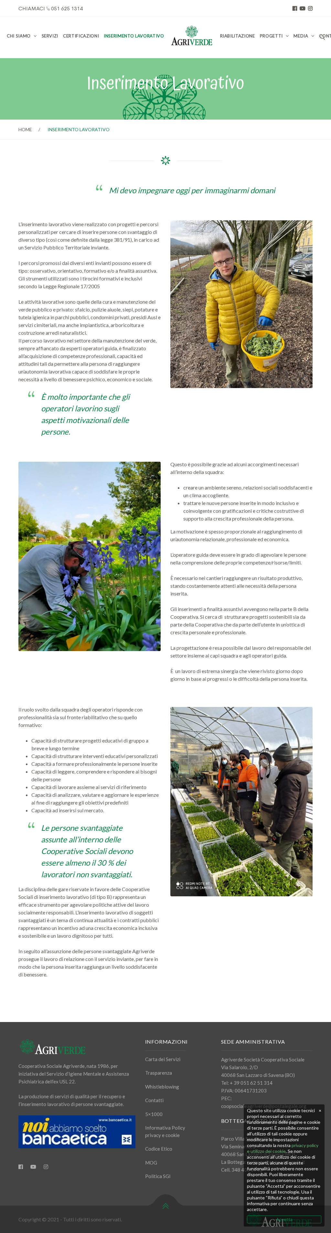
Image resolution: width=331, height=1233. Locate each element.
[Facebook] (20, 1167)
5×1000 (154, 1114)
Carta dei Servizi (162, 1059)
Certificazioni (81, 35)
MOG (151, 1162)
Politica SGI (158, 1176)
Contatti (154, 1100)
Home (25, 129)
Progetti (271, 35)
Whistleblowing (162, 1087)
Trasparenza (158, 1073)
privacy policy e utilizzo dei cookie (282, 1148)
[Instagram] (46, 1167)
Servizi (50, 35)
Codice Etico (158, 1149)
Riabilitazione (237, 35)
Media (301, 35)
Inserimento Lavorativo (134, 35)
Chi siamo (19, 35)
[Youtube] (33, 1167)
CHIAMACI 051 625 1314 (50, 8)
